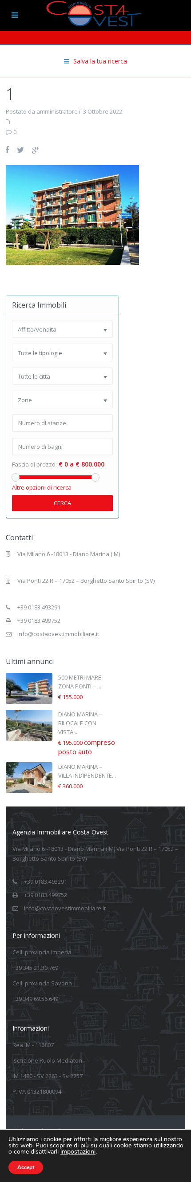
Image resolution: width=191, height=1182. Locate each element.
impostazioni (78, 1152)
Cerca (62, 503)
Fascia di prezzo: (34, 464)
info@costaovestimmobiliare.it (58, 634)
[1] (72, 214)
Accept (25, 1167)
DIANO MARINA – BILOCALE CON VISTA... (80, 723)
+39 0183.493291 (38, 607)
